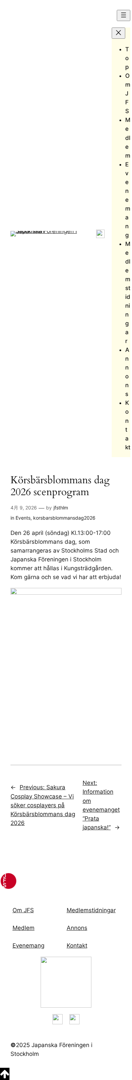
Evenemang (28, 945)
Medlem (24, 927)
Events (23, 518)
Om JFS (23, 910)
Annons (77, 927)
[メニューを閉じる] (118, 33)
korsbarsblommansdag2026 (64, 518)
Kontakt (77, 945)
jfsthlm (60, 507)
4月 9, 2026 (23, 507)
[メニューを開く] (123, 15)
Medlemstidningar (91, 910)
